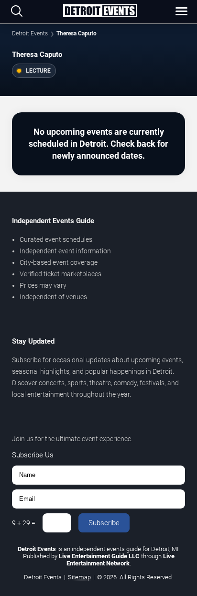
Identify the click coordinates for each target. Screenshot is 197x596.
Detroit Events (30, 33)
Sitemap (79, 577)
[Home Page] (100, 11)
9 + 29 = (23, 523)
